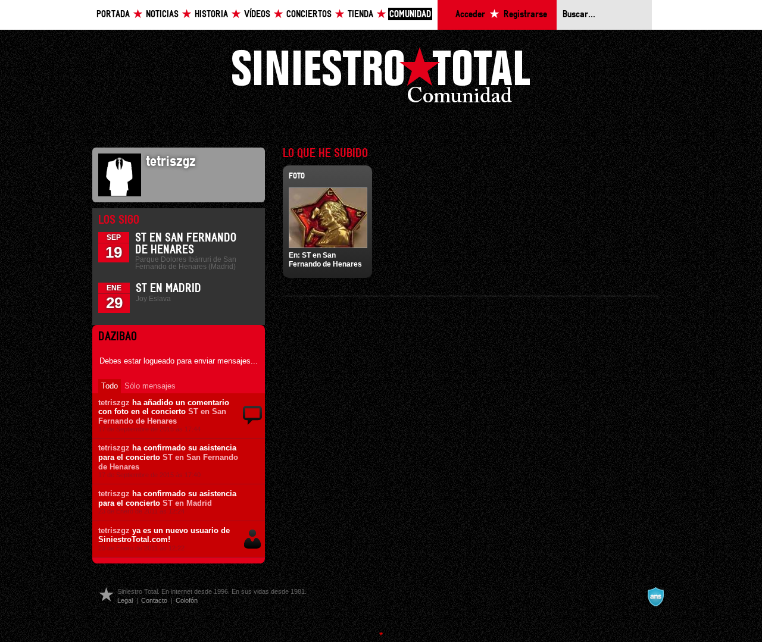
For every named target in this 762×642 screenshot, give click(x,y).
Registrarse (525, 14)
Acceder (470, 14)
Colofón (187, 600)
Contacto (154, 600)
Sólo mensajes (150, 385)
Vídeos (257, 14)
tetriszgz (114, 402)
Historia (211, 14)
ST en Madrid (168, 288)
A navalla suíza (655, 596)
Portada (113, 14)
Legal (125, 600)
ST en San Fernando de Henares (162, 416)
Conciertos (309, 14)
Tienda (360, 14)
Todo (109, 385)
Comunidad (410, 14)
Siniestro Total (381, 78)
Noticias (162, 14)
